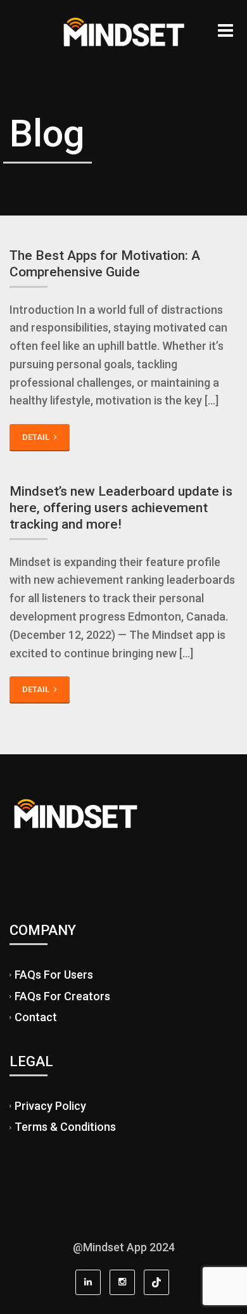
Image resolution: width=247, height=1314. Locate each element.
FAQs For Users (54, 974)
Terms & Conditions (65, 1127)
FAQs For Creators (62, 996)
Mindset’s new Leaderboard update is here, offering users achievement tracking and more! (121, 508)
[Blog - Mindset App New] (124, 31)
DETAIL (36, 437)
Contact (36, 1017)
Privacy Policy (50, 1105)
